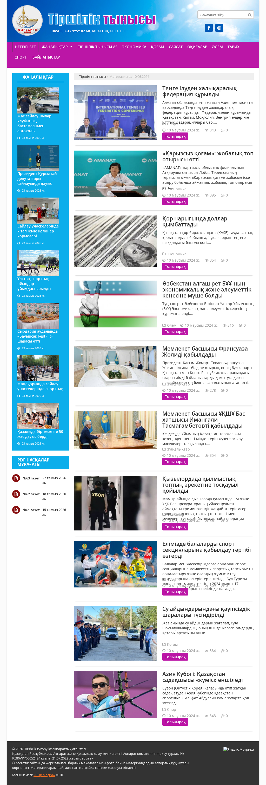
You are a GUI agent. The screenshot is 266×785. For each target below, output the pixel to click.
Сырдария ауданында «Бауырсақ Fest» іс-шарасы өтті (37, 336)
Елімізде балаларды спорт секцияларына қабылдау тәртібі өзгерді (206, 549)
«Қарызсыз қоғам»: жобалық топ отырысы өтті (208, 156)
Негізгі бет (25, 46)
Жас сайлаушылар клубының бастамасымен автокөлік (34, 123)
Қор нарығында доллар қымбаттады (194, 221)
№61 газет (31, 510)
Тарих (234, 46)
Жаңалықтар (55, 46)
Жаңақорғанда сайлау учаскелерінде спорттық (40, 386)
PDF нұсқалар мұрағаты (33, 462)
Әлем (217, 46)
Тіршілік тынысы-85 (97, 46)
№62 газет (31, 494)
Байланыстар (46, 57)
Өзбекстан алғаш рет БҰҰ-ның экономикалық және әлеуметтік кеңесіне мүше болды (206, 289)
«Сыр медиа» (44, 775)
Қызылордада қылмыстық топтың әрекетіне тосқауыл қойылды (200, 484)
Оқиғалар (197, 46)
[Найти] (250, 14)
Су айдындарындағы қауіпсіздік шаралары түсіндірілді (206, 611)
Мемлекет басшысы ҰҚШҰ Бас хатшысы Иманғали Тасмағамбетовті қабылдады (203, 419)
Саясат (176, 46)
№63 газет (31, 478)
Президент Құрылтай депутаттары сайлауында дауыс (37, 178)
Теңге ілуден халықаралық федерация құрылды (199, 91)
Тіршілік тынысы (84, 20)
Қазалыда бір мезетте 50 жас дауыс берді (40, 434)
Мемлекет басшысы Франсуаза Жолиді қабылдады (205, 351)
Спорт (21, 57)
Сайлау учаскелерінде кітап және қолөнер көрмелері (38, 231)
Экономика (134, 46)
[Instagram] (219, 28)
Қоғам (157, 46)
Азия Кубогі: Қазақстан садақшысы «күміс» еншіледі (202, 676)
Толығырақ (175, 136)
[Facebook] (209, 28)
